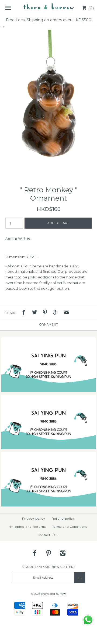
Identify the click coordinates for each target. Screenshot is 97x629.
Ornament (48, 324)
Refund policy (63, 518)
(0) (90, 8)
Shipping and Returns (28, 527)
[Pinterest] (48, 553)
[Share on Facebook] (25, 313)
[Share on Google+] (57, 313)
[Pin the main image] (46, 313)
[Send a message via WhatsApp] (88, 620)
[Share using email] (66, 313)
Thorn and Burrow (53, 594)
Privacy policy (33, 518)
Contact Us (48, 535)
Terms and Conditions (70, 527)
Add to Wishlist (18, 238)
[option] (48, 102)
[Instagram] (63, 553)
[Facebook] (34, 553)
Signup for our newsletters (48, 567)
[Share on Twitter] (36, 313)
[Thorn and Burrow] (48, 8)
